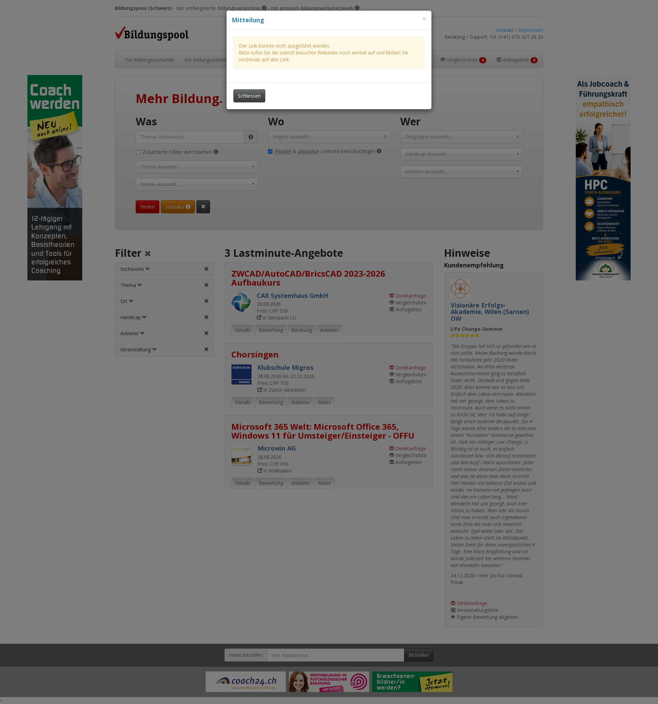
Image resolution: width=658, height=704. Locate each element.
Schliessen (249, 95)
